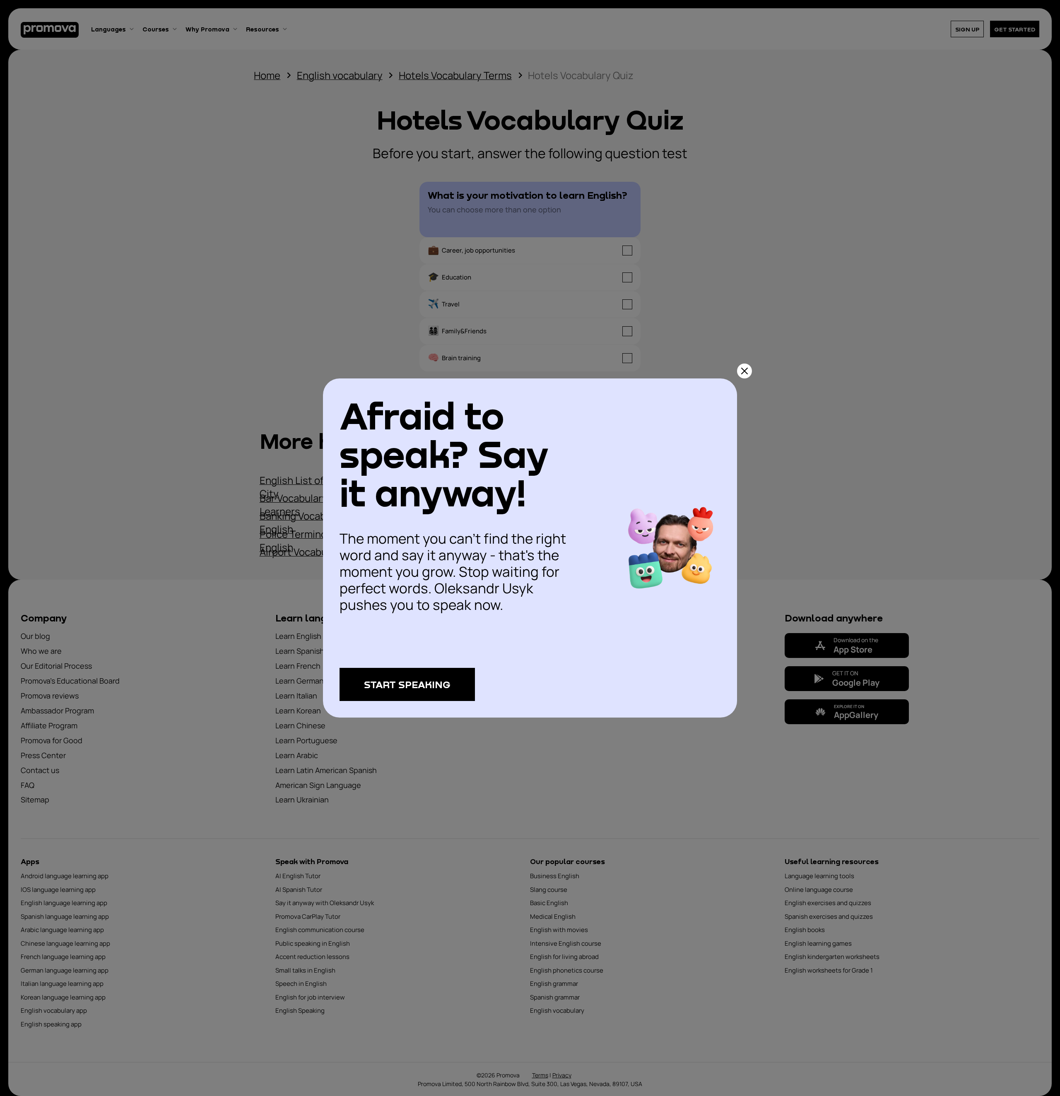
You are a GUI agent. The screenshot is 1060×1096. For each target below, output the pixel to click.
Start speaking (407, 684)
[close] (744, 371)
